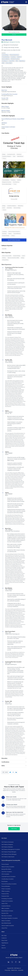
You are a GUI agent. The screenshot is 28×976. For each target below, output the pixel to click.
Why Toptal (4, 935)
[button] (14, 264)
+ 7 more (14, 184)
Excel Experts (4, 881)
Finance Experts (5, 864)
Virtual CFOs (4, 928)
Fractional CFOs (5, 893)
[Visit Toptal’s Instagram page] (19, 962)
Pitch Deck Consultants (7, 915)
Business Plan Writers (6, 869)
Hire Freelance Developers (8, 842)
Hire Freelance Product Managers (9, 854)
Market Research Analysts (7, 911)
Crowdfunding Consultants (7, 879)
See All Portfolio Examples (14, 240)
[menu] (26, 2)
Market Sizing (22, 61)
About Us (4, 947)
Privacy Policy (7, 970)
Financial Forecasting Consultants (9, 884)
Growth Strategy (5, 54)
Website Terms (14, 970)
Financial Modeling (5, 56)
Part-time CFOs (5, 913)
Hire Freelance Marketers (7, 847)
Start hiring (14, 828)
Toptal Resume (5, 943)
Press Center (4, 940)
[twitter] (10, 772)
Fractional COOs (5, 896)
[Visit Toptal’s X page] (12, 962)
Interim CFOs (11, 61)
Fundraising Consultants (7, 898)
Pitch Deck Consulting (15, 58)
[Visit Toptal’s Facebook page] (16, 962)
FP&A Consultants (6, 891)
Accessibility (20, 970)
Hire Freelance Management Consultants (11, 849)
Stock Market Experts (6, 923)
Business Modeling (5, 58)
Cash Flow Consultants (7, 871)
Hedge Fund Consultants (7, 901)
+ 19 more (12, 235)
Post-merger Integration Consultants (10, 918)
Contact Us (4, 938)
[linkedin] (16, 772)
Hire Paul (14, 34)
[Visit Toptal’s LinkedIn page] (8, 962)
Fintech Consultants (6, 888)
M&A (3, 63)
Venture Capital (9, 63)
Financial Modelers (6, 886)
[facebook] (13, 772)
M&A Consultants (5, 908)
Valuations (19, 56)
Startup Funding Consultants (8, 866)
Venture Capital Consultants (8, 925)
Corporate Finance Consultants (8, 876)
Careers (3, 945)
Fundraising (13, 56)
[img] (11, 42)
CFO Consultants (5, 874)
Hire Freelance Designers (7, 844)
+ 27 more (4, 158)
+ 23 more (4, 209)
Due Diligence (4, 61)
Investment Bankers (6, 906)
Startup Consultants (6, 920)
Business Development (14, 54)
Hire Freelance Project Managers (9, 852)
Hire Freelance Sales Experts (8, 856)
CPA (17, 61)
